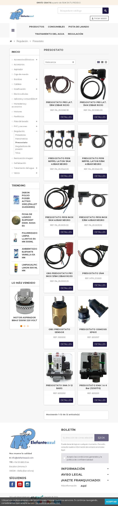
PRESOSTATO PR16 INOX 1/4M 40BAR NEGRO (59, 218)
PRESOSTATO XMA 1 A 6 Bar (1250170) (93, 387)
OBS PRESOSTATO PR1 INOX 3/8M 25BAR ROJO (59, 274)
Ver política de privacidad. (48, 503)
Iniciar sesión (99, 18)
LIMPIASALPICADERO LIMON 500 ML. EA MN (33, 267)
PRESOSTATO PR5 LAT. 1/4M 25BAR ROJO (93, 103)
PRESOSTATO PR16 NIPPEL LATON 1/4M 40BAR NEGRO (59, 161)
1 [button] (21, 326)
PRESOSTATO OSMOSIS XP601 (93, 331)
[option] (24, 305)
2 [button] (24, 326)
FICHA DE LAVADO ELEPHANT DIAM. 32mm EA (28, 220)
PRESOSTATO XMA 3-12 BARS (59, 387)
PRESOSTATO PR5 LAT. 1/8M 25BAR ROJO (59, 103)
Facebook (12, 484)
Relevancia (50, 62)
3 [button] (28, 326)
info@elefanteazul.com (23, 458)
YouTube (20, 484)
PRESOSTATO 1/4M (93, 273)
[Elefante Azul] (22, 14)
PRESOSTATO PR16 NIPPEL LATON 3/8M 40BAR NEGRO (93, 161)
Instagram (27, 484)
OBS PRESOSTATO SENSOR (59, 331)
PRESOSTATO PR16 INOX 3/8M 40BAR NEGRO (93, 218)
